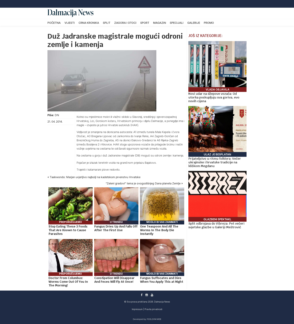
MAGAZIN (159, 22)
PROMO (209, 22)
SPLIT (106, 22)
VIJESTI (69, 22)
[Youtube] (152, 295)
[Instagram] (146, 295)
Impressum (137, 309)
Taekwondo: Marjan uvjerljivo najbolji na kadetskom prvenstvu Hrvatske (95, 177)
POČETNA (54, 22)
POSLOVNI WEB (154, 319)
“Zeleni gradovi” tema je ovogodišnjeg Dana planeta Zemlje (143, 183)
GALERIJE (193, 22)
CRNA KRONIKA (89, 22)
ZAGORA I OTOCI (125, 22)
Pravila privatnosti (153, 309)
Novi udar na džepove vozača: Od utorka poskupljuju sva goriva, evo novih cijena (213, 97)
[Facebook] (141, 295)
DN (57, 115)
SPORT (144, 22)
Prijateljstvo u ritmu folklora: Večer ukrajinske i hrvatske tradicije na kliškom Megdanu (214, 162)
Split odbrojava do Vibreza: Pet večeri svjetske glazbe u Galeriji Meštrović (216, 225)
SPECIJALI (176, 22)
